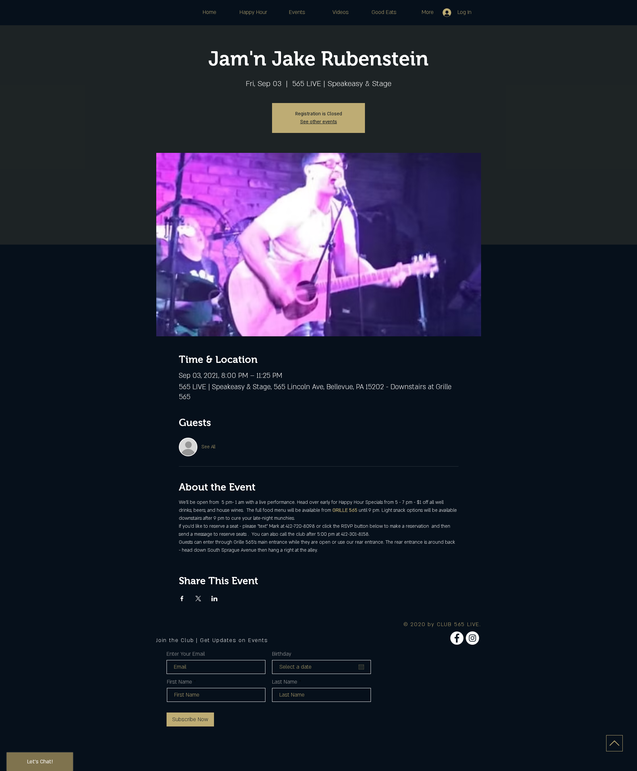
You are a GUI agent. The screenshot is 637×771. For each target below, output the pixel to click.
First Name (179, 682)
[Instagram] (472, 638)
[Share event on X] (198, 598)
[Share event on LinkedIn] (214, 598)
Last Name (284, 682)
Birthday (281, 654)
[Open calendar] (361, 667)
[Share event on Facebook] (182, 598)
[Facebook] (456, 638)
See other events (318, 122)
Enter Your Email (186, 654)
